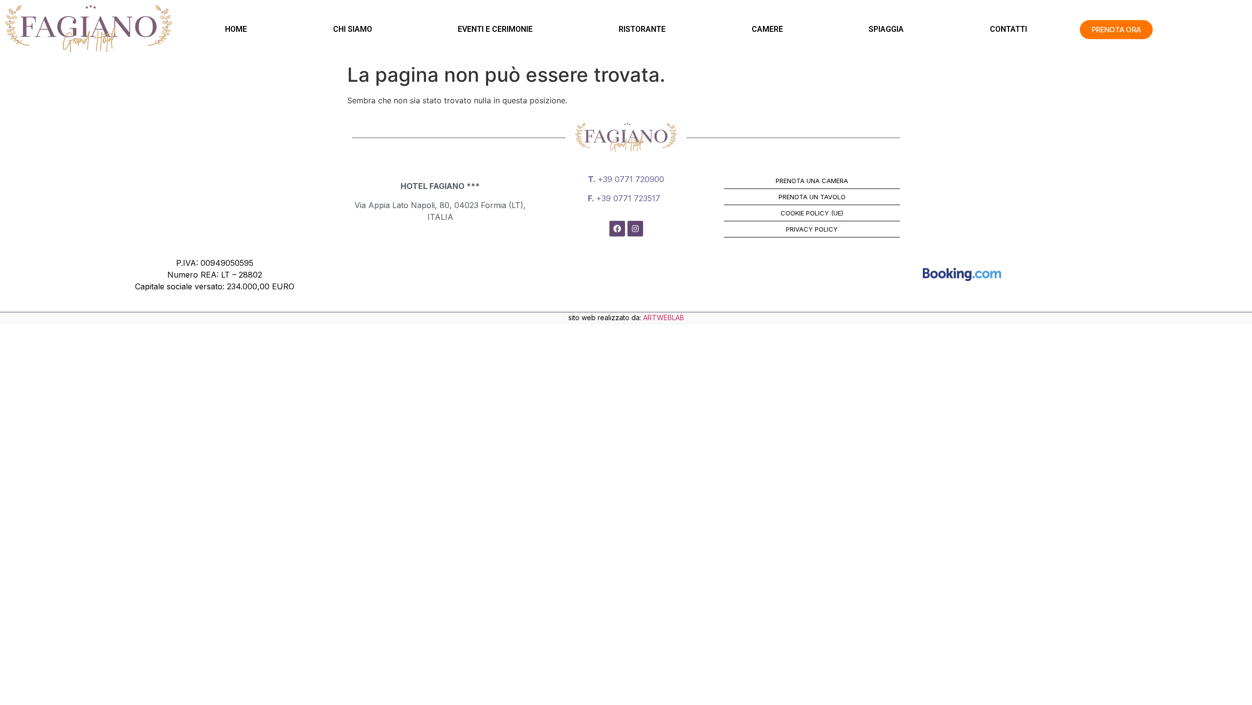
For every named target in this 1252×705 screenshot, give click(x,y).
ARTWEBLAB (663, 317)
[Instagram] (635, 228)
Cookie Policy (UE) (812, 213)
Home (236, 29)
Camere (767, 29)
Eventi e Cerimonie (495, 29)
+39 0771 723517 (628, 198)
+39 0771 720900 (631, 179)
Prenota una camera (812, 181)
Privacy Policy (812, 229)
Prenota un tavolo (812, 197)
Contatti (1008, 29)
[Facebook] (617, 228)
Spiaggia (886, 29)
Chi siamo (352, 29)
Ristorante (642, 29)
